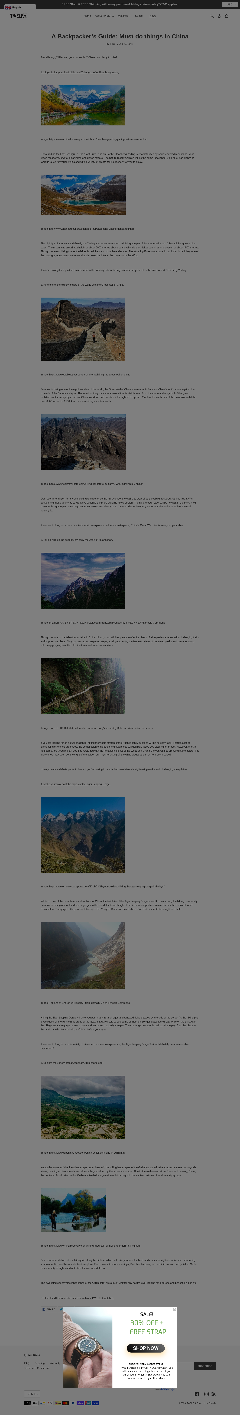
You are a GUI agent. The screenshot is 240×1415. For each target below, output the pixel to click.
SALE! (146, 1314)
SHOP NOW (145, 1348)
